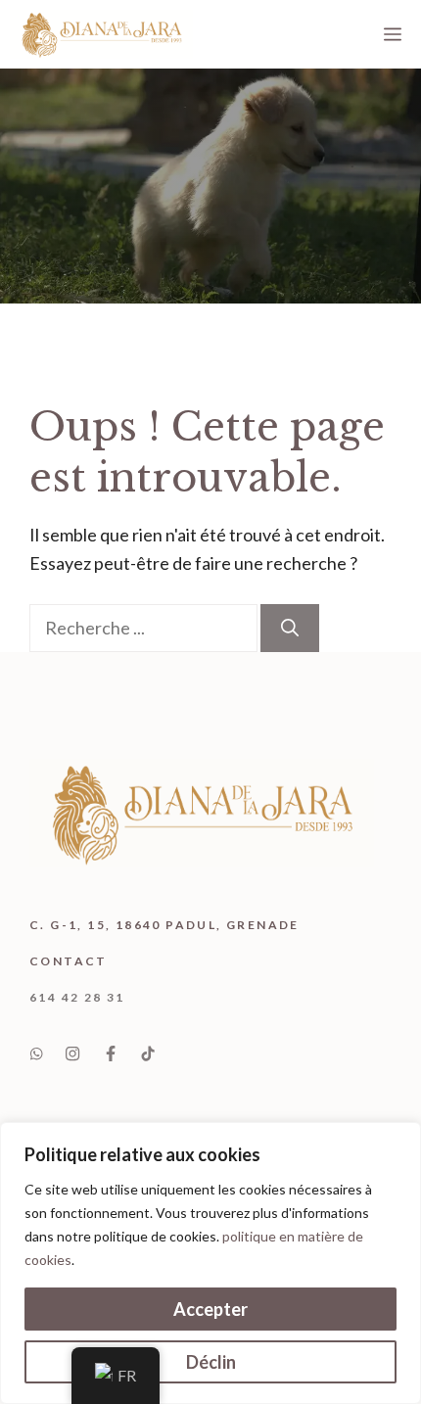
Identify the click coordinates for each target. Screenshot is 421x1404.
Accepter (210, 1309)
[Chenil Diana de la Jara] (101, 34)
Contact (68, 961)
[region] (210, 1263)
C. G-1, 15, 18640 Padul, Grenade (164, 924)
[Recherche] (289, 628)
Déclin (211, 1362)
